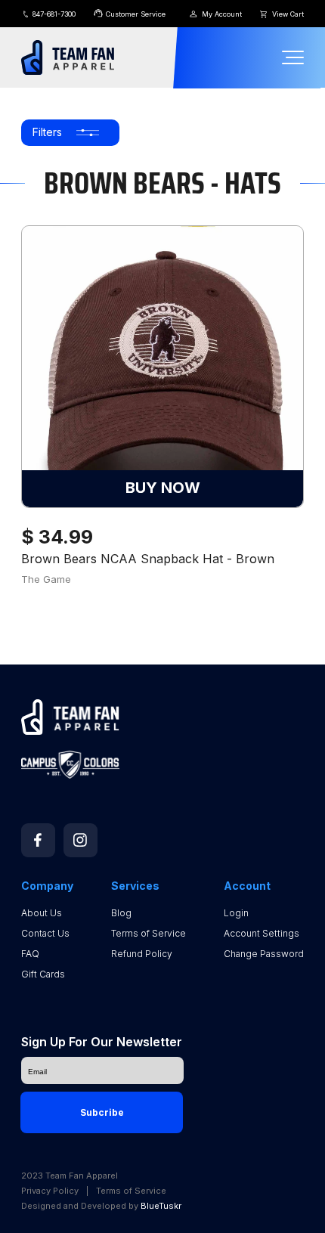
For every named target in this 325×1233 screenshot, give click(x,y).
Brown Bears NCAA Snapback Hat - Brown (147, 558)
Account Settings (261, 933)
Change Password (264, 954)
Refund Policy (141, 954)
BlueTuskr (161, 1205)
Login (236, 913)
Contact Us (45, 933)
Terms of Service (148, 933)
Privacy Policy (50, 1190)
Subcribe (102, 1112)
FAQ (30, 954)
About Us (41, 913)
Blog (121, 913)
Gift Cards (43, 974)
